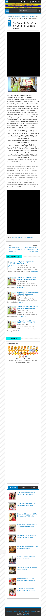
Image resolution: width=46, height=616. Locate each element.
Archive (33, 487)
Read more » (21, 287)
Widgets (2, 553)
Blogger (26, 614)
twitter (21, 1)
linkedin (33, 1)
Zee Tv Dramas (28, 237)
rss (30, 1)
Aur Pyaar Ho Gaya (17, 237)
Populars (13, 487)
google (27, 1)
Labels (23, 487)
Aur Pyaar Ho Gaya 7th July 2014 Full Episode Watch (24, 26)
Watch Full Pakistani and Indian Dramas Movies (20, 611)
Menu (6, 1)
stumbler (36, 1)
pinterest (39, 1)
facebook (24, 1)
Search (39, 10)
